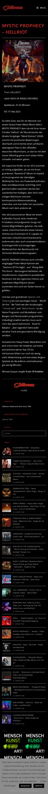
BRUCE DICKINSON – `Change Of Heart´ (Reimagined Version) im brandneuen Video (29, 690)
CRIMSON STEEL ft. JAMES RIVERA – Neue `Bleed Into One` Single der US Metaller (28, 521)
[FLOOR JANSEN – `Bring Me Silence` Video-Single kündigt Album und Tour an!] (6, 661)
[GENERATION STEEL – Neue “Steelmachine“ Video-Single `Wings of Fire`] (6, 492)
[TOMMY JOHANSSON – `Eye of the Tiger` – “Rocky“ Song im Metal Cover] (6, 463)
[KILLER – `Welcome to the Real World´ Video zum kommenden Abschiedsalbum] (6, 676)
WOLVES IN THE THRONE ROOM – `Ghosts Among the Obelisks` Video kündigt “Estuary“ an (28, 549)
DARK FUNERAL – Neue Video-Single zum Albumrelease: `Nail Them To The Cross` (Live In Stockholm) (29, 506)
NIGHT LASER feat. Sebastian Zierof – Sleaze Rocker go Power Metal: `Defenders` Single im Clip (28, 564)
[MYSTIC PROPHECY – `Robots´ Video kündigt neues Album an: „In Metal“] (6, 634)
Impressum (34, 790)
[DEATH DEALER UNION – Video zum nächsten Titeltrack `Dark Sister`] (6, 579)
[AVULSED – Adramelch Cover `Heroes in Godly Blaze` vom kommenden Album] (6, 477)
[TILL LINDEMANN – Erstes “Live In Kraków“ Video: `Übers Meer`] (6, 592)
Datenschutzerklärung (19, 790)
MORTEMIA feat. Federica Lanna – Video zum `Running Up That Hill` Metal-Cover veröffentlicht (27, 605)
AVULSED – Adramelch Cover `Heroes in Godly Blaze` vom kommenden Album (28, 476)
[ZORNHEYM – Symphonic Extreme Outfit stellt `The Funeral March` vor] (6, 536)
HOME (24, 390)
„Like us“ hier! (7, 419)
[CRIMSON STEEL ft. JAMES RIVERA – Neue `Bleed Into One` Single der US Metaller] (6, 522)
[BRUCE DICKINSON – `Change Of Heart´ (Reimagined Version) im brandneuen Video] (6, 691)
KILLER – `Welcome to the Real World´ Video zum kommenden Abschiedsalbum (29, 675)
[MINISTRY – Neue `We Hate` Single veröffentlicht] (6, 647)
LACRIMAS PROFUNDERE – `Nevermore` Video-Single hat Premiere (26, 718)
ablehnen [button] (39, 786)
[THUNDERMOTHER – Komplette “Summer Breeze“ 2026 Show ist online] (6, 450)
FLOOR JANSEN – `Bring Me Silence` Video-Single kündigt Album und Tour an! (28, 660)
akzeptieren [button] (25, 786)
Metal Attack (28, 308)
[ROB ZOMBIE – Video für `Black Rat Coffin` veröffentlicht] (6, 705)
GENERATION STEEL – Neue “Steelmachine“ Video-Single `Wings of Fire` (29, 491)
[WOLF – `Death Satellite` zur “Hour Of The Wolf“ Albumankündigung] (6, 620)
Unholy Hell (9, 308)
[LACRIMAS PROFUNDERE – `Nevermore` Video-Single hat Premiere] (6, 719)
